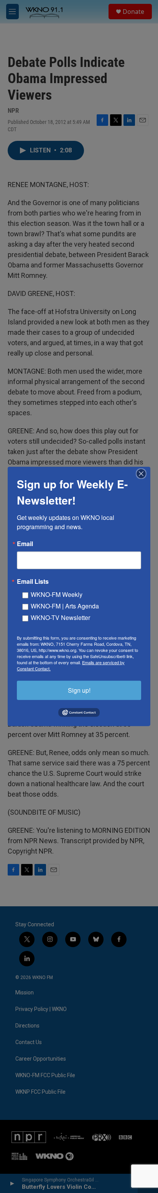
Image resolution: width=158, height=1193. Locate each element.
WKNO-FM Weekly (56, 594)
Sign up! (79, 690)
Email (25, 544)
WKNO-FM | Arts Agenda (65, 606)
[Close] (143, 473)
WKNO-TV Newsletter (60, 617)
